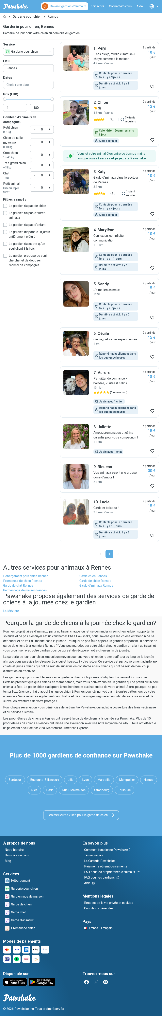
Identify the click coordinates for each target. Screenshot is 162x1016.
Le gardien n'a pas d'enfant (27, 225)
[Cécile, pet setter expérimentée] (109, 345)
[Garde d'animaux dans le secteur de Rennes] (109, 193)
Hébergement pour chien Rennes (25, 576)
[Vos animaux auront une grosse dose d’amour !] (109, 476)
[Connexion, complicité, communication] (109, 249)
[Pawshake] (15, 6)
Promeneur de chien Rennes (22, 581)
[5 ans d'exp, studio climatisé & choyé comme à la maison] (109, 67)
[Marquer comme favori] (152, 86)
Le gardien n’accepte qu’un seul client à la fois (27, 246)
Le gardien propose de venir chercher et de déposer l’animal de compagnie (28, 260)
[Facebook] (86, 982)
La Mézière (11, 611)
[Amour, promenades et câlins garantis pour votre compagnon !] (109, 439)
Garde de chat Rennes (18, 585)
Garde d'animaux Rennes (96, 585)
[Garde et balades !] (109, 519)
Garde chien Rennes (93, 576)
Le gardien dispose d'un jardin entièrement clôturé (29, 234)
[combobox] (28, 52)
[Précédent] (101, 554)
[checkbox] (5, 206)
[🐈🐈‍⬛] (109, 121)
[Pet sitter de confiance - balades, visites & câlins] (109, 392)
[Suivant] (118, 554)
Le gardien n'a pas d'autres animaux (27, 215)
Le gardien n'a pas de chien (27, 206)
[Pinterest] (105, 982)
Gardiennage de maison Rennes (25, 590)
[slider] (4, 99)
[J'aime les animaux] (109, 301)
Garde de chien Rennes (95, 581)
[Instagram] (96, 982)
